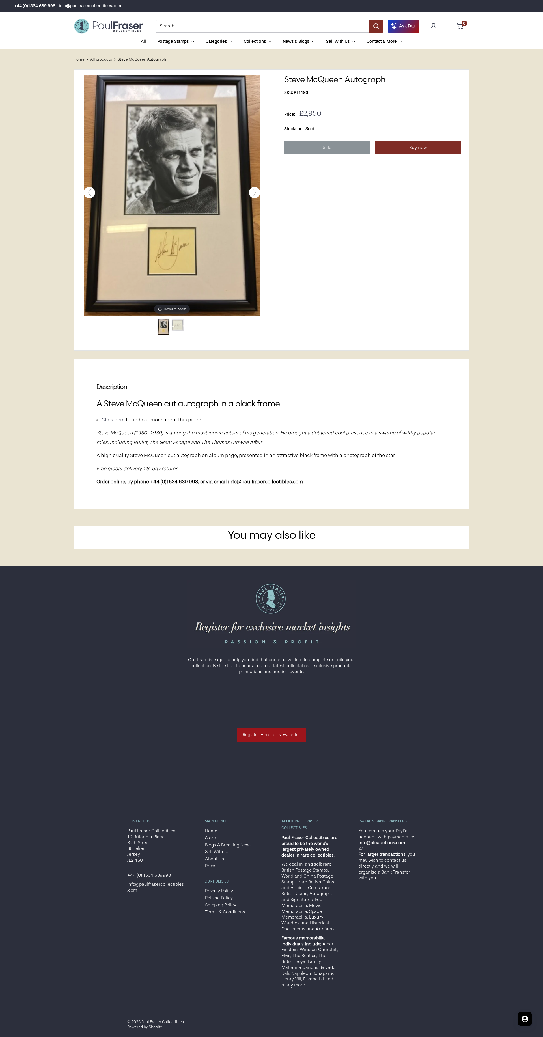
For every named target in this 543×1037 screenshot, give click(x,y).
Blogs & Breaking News (228, 845)
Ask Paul (408, 26)
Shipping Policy (220, 904)
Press (210, 865)
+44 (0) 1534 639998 (149, 875)
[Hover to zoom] (172, 195)
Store (210, 837)
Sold (327, 147)
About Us (214, 858)
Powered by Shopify (144, 1027)
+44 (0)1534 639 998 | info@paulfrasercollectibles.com (67, 5)
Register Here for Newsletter (271, 734)
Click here (113, 419)
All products (101, 59)
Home (79, 59)
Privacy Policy (219, 890)
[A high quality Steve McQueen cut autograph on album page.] (178, 327)
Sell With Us (217, 851)
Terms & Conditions (225, 912)
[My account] (433, 26)
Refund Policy (219, 897)
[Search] (376, 26)
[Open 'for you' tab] (525, 1019)
